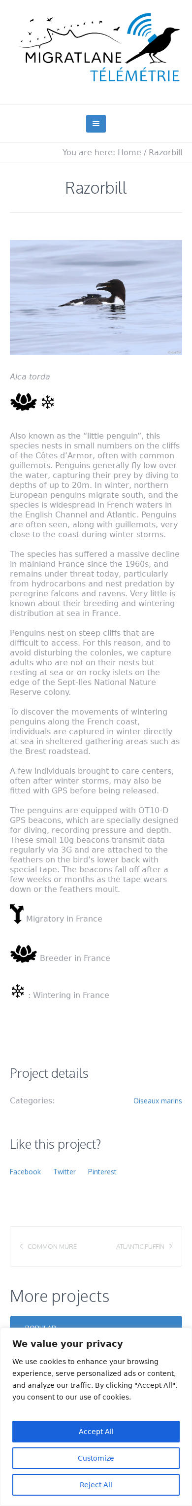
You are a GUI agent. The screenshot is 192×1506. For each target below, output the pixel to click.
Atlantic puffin (140, 1246)
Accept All (96, 1432)
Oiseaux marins (157, 1100)
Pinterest (102, 1171)
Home (129, 152)
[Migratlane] (96, 47)
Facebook (25, 1171)
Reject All (96, 1485)
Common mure (52, 1246)
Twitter (64, 1171)
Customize (96, 1458)
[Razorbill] (96, 297)
